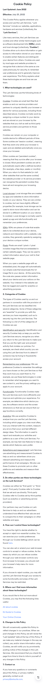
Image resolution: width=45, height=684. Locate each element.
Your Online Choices (12, 617)
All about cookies (10, 607)
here (10, 543)
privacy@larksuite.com (12, 679)
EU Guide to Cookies (12, 612)
